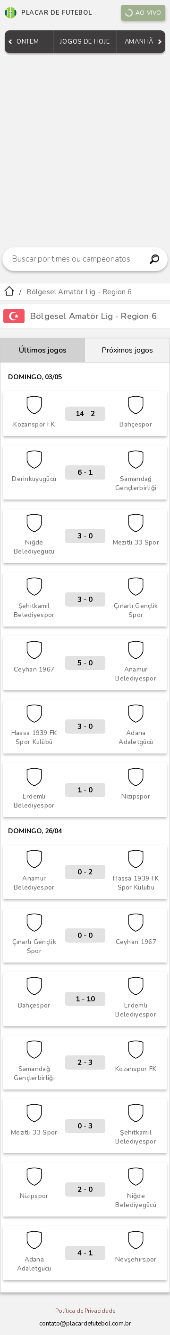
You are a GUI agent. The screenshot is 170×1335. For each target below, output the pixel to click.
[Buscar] (154, 259)
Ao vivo (149, 13)
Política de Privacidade (85, 1311)
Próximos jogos (127, 350)
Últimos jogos (43, 350)
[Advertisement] (85, 148)
